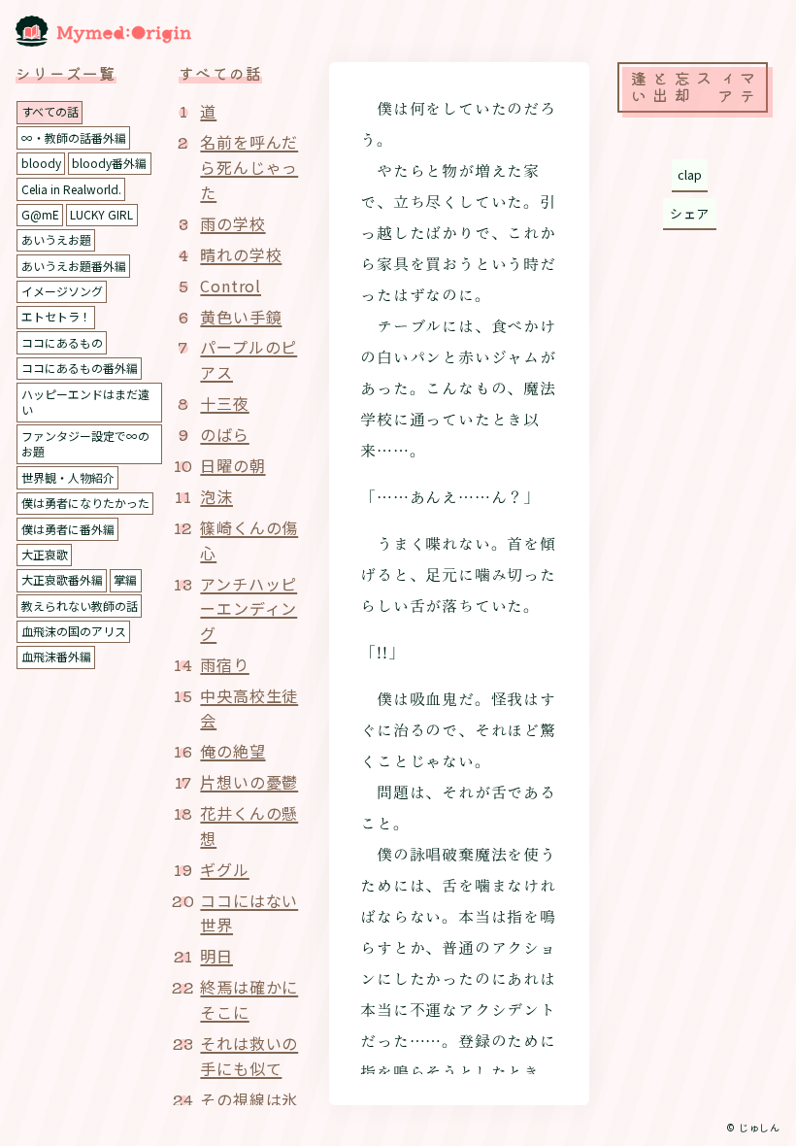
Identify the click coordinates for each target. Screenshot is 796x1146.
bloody (41, 162)
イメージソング (62, 291)
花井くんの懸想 (249, 825)
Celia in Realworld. (71, 189)
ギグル (224, 869)
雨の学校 (232, 223)
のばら (224, 434)
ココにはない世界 (249, 913)
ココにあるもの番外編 (79, 367)
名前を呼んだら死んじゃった (249, 166)
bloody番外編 (109, 162)
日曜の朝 (232, 465)
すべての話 (50, 111)
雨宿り (224, 664)
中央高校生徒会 (249, 708)
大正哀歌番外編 (62, 579)
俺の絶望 (232, 750)
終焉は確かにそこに (249, 999)
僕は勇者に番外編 (68, 529)
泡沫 (216, 496)
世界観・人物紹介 (68, 477)
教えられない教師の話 (79, 605)
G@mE (40, 214)
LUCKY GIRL (101, 214)
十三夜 (224, 403)
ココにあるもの (62, 342)
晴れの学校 (241, 254)
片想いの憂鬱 (249, 781)
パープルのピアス (248, 359)
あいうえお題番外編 (73, 265)
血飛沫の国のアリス (73, 631)
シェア (690, 213)
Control (230, 285)
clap (690, 174)
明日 (216, 955)
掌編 (125, 579)
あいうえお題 (56, 239)
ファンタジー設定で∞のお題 (85, 443)
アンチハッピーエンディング (248, 608)
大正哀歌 (44, 554)
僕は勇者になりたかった (85, 502)
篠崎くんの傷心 (249, 540)
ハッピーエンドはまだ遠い (85, 402)
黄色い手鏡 (241, 316)
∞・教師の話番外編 (73, 137)
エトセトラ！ (56, 316)
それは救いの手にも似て (249, 1055)
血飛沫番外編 (56, 656)
